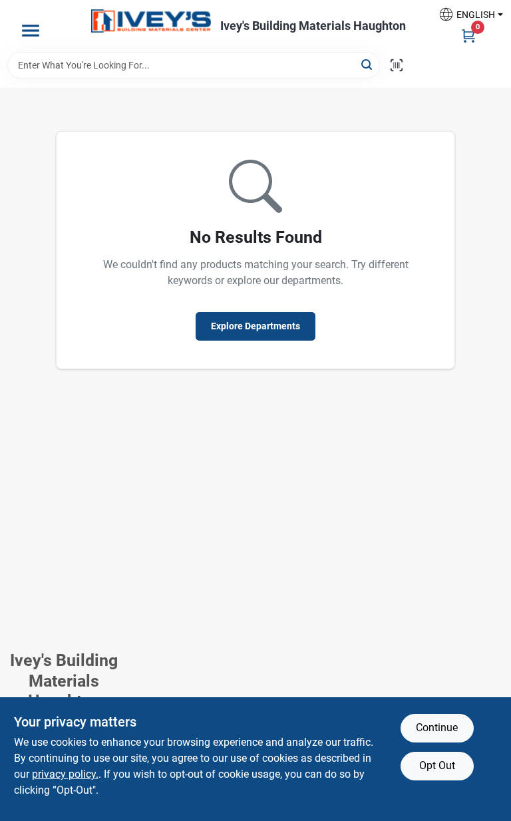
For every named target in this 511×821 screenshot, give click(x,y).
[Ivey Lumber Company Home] (151, 21)
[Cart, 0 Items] (468, 35)
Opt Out (437, 765)
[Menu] (30, 30)
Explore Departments (255, 326)
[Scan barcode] (396, 65)
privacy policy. (65, 774)
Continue (437, 727)
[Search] (367, 64)
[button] (466, 14)
